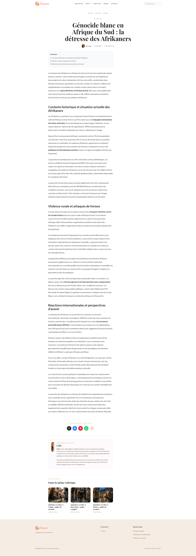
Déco (88, 3)
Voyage (114, 3)
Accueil (90, 13)
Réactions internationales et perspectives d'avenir (68, 64)
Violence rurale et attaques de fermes (64, 61)
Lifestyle (97, 3)
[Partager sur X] (69, 428)
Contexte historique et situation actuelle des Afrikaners (70, 58)
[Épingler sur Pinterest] (80, 428)
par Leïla (88, 46)
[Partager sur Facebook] (75, 428)
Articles (98, 13)
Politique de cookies (139, 538)
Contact (103, 531)
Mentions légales (138, 531)
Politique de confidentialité (141, 534)
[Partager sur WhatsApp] (86, 428)
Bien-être (79, 3)
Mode (106, 3)
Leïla (59, 445)
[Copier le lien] (92, 428)
